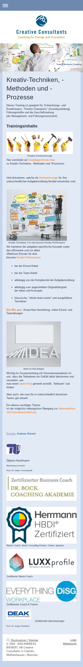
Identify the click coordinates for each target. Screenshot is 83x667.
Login (73, 640)
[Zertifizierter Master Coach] (41, 562)
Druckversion (18, 640)
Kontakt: (11, 433)
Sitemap (33, 640)
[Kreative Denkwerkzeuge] (39, 143)
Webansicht (70, 643)
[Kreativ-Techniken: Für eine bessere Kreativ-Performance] (36, 215)
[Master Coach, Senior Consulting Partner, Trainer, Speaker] (41, 525)
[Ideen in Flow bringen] (33, 344)
